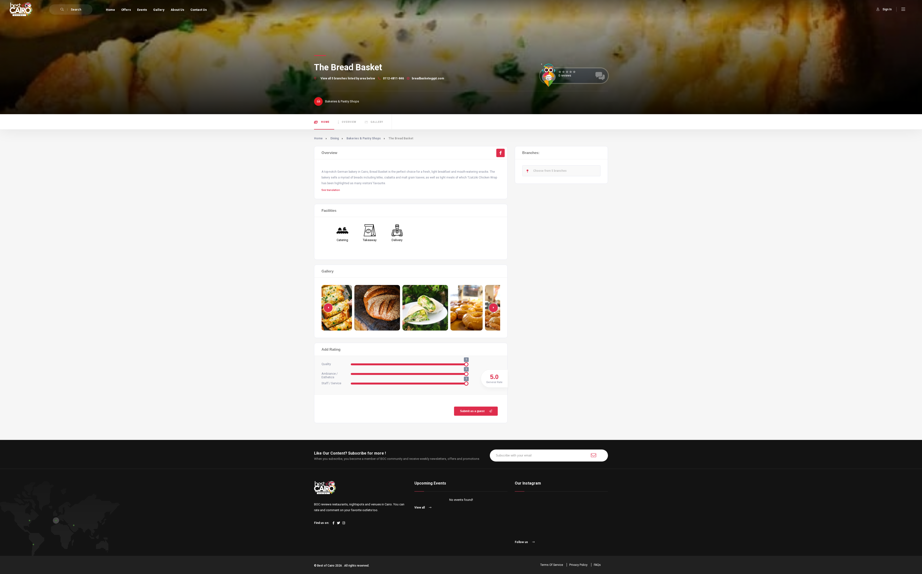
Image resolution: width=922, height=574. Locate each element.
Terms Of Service (551, 565)
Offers (126, 10)
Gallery (158, 10)
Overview (349, 122)
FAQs (597, 565)
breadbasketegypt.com (427, 78)
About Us (177, 10)
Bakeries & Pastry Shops (363, 138)
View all (419, 507)
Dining (334, 138)
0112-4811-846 (393, 78)
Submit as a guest (472, 411)
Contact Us (198, 10)
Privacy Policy (578, 565)
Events (142, 10)
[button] (493, 307)
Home (110, 10)
